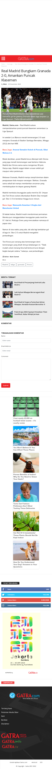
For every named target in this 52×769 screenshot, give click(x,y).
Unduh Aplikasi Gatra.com (19, 762)
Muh (5, 84)
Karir (3, 716)
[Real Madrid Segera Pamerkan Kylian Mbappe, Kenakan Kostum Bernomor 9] (8, 304)
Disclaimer (5, 724)
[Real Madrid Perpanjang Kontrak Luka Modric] (8, 284)
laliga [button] (13, 265)
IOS (41, 762)
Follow (46, 595)
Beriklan (4, 720)
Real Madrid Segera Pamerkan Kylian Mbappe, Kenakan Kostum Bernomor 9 (29, 303)
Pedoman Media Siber (9, 712)
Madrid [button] (5, 265)
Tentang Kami (6, 708)
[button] (50, 57)
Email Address (6, 346)
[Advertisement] (26, 27)
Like (47, 589)
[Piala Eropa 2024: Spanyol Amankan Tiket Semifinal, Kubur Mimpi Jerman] (8, 314)
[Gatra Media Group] (14, 735)
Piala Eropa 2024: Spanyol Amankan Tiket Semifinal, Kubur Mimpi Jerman (30, 313)
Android (34, 762)
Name (3, 336)
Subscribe (45, 600)
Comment (4, 356)
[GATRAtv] (12, 746)
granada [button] (21, 265)
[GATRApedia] (12, 741)
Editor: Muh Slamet (11, 257)
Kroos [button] (29, 265)
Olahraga (9, 64)
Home (3, 64)
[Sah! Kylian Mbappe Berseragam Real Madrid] (8, 294)
